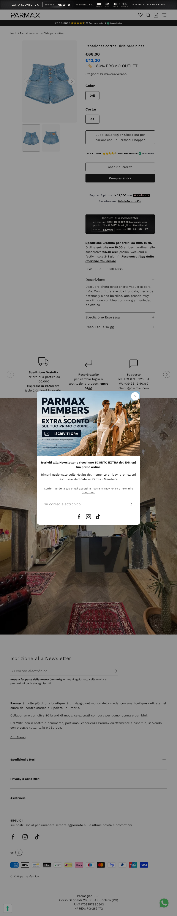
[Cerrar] (135, 396)
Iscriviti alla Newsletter (148, 4)
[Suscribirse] (127, 504)
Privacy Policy (109, 488)
